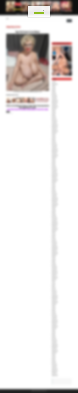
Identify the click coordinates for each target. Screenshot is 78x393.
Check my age (39, 13)
